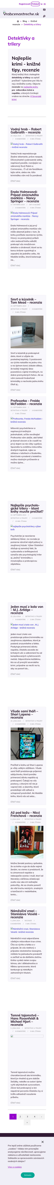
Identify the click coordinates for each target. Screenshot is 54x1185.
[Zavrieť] (42, 1142)
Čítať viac (15, 181)
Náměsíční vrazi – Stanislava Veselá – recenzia (25, 914)
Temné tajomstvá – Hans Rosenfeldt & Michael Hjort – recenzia (25, 1020)
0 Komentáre (20, 139)
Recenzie (28, 921)
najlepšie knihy (31, 87)
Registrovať (24, 4)
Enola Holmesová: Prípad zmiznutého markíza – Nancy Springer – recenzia (25, 196)
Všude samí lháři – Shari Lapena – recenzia (24, 714)
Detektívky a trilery (34, 136)
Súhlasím (27, 1175)
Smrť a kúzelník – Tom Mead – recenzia (26, 300)
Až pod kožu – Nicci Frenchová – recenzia (26, 814)
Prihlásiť (35, 4)
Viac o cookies (15, 1167)
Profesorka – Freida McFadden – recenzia (26, 402)
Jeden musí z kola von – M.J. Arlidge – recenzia (27, 610)
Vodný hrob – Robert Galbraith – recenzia (26, 130)
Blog (25, 21)
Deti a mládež (34, 205)
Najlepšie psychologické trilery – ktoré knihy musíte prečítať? (27, 508)
